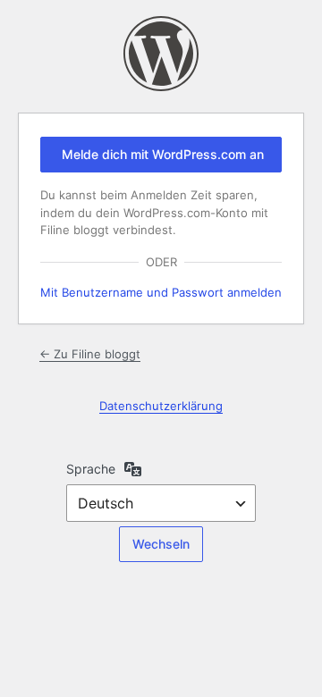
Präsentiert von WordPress (161, 53)
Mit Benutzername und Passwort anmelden (161, 292)
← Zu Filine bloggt (89, 354)
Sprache (90, 468)
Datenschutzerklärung (161, 406)
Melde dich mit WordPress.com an (163, 154)
